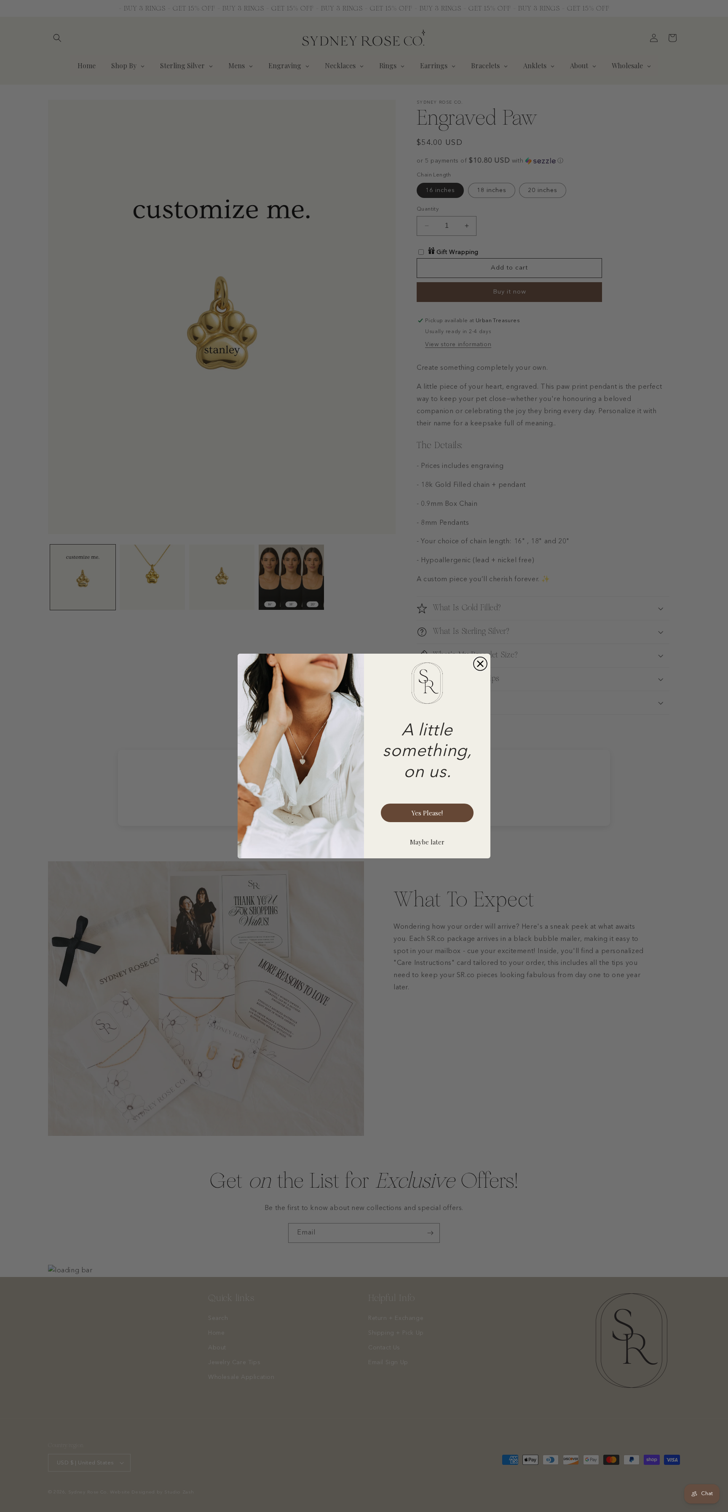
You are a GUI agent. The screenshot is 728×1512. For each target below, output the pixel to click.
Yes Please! (427, 813)
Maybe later (427, 842)
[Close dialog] (480, 664)
